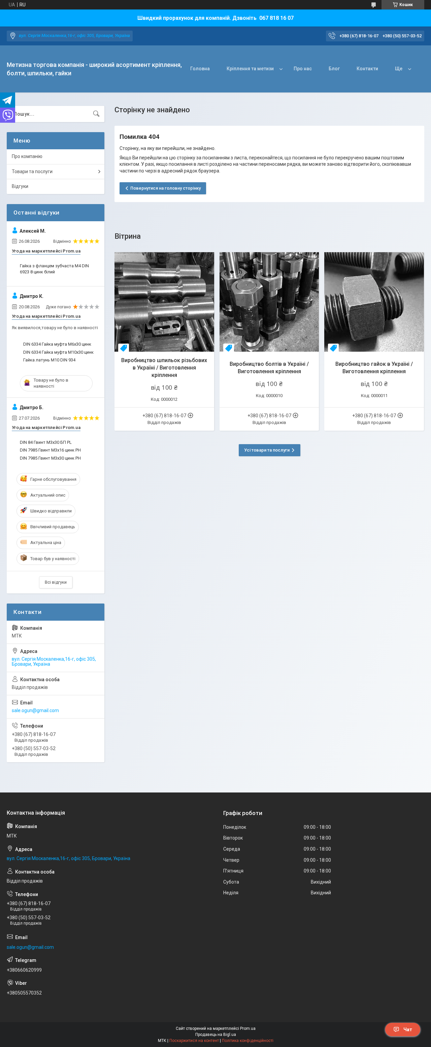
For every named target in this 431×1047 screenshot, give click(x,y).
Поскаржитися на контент (194, 1040)
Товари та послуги (32, 171)
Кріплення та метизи (250, 68)
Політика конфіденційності (247, 1040)
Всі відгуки (56, 582)
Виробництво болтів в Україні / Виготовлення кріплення (269, 368)
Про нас (303, 68)
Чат (407, 1029)
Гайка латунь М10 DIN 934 (49, 359)
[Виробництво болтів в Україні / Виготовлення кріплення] (269, 302)
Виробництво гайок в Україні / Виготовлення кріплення (374, 368)
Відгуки (20, 186)
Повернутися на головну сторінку (165, 188)
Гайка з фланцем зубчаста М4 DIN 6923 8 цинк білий (54, 268)
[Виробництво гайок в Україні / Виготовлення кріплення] (374, 302)
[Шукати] (96, 114)
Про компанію (27, 156)
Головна (200, 68)
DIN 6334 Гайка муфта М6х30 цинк (57, 344)
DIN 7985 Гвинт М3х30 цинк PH (50, 458)
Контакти (367, 68)
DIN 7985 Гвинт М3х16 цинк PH (50, 450)
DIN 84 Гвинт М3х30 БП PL (46, 442)
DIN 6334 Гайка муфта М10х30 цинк (58, 352)
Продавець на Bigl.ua (215, 1034)
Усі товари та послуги (267, 450)
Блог (334, 68)
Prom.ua (248, 1028)
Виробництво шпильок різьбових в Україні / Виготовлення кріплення (164, 368)
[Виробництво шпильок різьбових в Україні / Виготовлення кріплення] (164, 302)
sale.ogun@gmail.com (35, 710)
